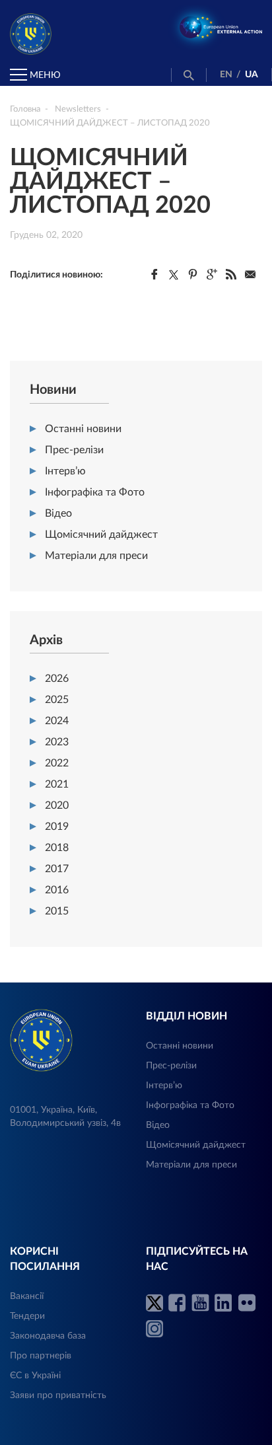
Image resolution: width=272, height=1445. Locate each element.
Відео (58, 513)
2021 (57, 784)
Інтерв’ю (65, 471)
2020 (57, 805)
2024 (57, 721)
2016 (57, 890)
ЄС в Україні (35, 1375)
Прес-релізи (74, 450)
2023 (57, 742)
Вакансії (27, 1296)
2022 (57, 763)
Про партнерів (40, 1355)
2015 (57, 911)
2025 (57, 699)
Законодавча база (48, 1336)
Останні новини (83, 429)
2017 (57, 869)
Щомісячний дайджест (101, 534)
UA (251, 74)
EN (226, 74)
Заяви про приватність (58, 1395)
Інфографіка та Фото (95, 492)
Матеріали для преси (96, 555)
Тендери (27, 1316)
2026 (57, 678)
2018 (57, 847)
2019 (57, 826)
